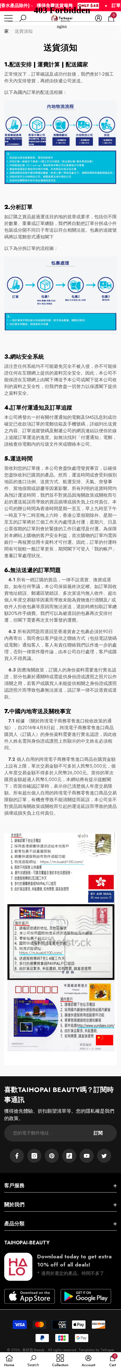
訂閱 (98, 1133)
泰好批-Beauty (34, 1349)
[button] (29, 1296)
